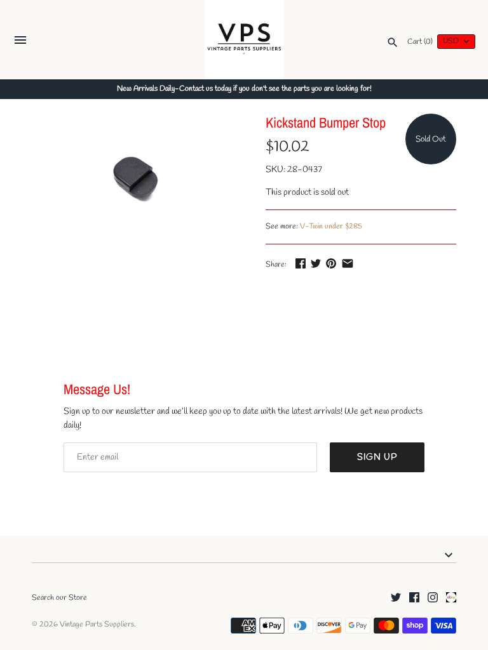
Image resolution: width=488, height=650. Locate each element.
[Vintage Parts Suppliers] (244, 39)
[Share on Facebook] (300, 263)
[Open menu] (20, 41)
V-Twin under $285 (331, 227)
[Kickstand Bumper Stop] (133, 181)
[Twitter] (396, 598)
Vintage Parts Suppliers (97, 625)
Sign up (377, 457)
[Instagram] (433, 598)
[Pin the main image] (331, 263)
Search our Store (59, 598)
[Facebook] (414, 598)
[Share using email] (347, 263)
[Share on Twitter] (316, 263)
